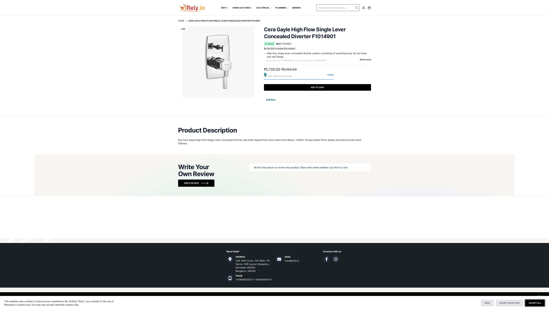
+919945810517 (263, 279)
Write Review (191, 183)
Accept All (535, 303)
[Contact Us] (230, 259)
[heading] (274, 130)
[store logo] (192, 8)
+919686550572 (245, 279)
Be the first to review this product (279, 48)
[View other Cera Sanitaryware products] (271, 99)
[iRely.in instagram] (335, 259)
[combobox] (338, 7)
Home (181, 21)
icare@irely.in (292, 260)
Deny (487, 303)
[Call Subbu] (230, 278)
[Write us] (279, 259)
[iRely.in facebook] (326, 259)
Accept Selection (509, 303)
